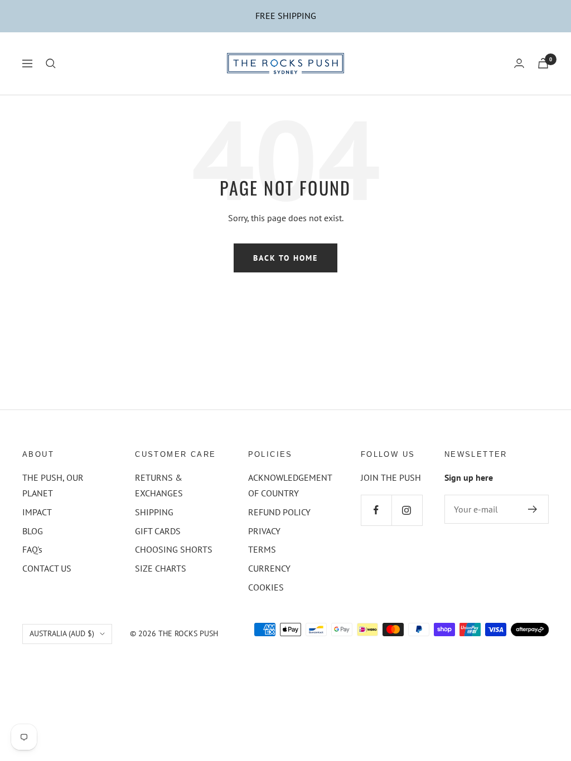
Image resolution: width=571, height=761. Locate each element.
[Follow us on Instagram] (406, 510)
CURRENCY (269, 568)
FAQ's (32, 549)
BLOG (32, 530)
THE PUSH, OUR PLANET (53, 485)
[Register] (533, 509)
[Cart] (543, 63)
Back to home (285, 258)
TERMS (262, 549)
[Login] (519, 63)
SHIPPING (154, 512)
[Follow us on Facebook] (376, 510)
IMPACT (37, 512)
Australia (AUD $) (62, 633)
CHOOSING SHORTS (173, 549)
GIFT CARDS (158, 530)
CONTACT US (46, 568)
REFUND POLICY (279, 512)
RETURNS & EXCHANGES (159, 485)
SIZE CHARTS (160, 568)
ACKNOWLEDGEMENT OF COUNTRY (290, 485)
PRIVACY (264, 530)
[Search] (51, 63)
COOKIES (266, 587)
